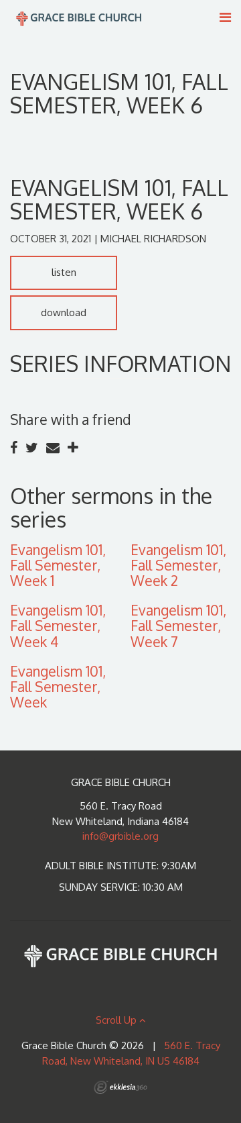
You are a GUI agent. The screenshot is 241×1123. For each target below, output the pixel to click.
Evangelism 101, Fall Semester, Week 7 (178, 625)
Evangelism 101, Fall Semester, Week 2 (178, 564)
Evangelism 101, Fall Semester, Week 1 (58, 564)
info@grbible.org (120, 836)
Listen (64, 272)
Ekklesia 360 (120, 1087)
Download (63, 312)
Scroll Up (117, 1020)
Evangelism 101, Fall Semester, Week (58, 686)
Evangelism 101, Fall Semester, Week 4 (58, 625)
